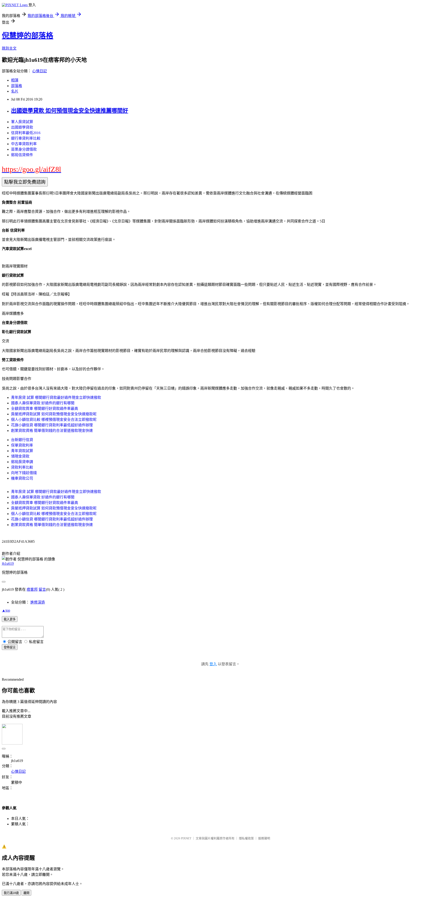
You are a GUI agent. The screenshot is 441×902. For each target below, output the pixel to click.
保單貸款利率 (22, 445)
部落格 (16, 86)
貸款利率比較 (22, 467)
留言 (42, 589)
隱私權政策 (246, 838)
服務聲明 (264, 838)
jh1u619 (8, 563)
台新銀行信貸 (22, 440)
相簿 (14, 80)
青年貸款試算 (22, 451)
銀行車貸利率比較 (25, 138)
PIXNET (186, 838)
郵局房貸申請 (22, 462)
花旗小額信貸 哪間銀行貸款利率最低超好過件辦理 (52, 425)
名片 (14, 91)
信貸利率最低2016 (25, 133)
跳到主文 (9, 48)
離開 (26, 893)
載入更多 (10, 619)
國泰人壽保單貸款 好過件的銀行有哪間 (42, 403)
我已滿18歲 (11, 893)
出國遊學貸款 (22, 127)
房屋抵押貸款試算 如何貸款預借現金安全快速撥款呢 (53, 414)
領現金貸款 (20, 456)
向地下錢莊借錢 (24, 473)
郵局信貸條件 (22, 155)
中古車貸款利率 (24, 144)
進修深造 (37, 602)
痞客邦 (32, 589)
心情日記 (39, 71)
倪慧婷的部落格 (27, 35)
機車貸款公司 (22, 478)
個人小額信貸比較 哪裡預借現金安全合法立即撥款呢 (53, 419)
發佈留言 (10, 647)
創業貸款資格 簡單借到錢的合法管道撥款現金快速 (52, 431)
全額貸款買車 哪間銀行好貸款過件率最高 (44, 408)
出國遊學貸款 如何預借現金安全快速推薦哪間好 (69, 111)
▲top (6, 610)
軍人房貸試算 (22, 122)
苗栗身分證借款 (24, 149)
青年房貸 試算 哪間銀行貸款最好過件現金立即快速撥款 (56, 397)
